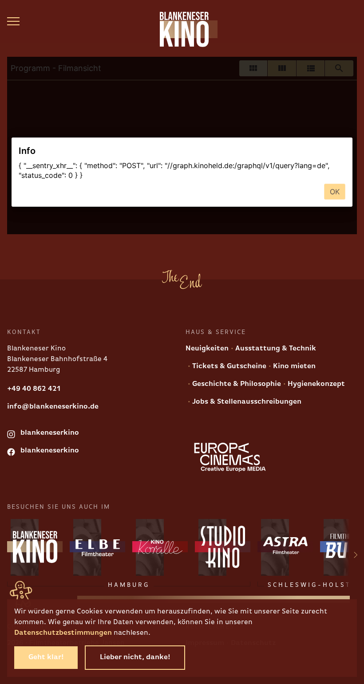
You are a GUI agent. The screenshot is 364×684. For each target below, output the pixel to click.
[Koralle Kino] (160, 546)
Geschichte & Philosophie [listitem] (235, 384)
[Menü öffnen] (13, 21)
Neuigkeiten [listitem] (207, 348)
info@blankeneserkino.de (53, 406)
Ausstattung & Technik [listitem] (274, 348)
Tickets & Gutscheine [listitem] (228, 366)
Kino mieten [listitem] (293, 366)
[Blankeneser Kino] (182, 29)
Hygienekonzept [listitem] (315, 384)
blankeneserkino (49, 432)
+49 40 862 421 (33, 389)
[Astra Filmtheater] (285, 546)
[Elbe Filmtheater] (97, 546)
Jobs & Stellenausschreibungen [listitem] (245, 401)
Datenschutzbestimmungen (63, 633)
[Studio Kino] (222, 546)
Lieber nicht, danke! (135, 657)
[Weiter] (350, 556)
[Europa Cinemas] (230, 457)
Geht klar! (45, 657)
